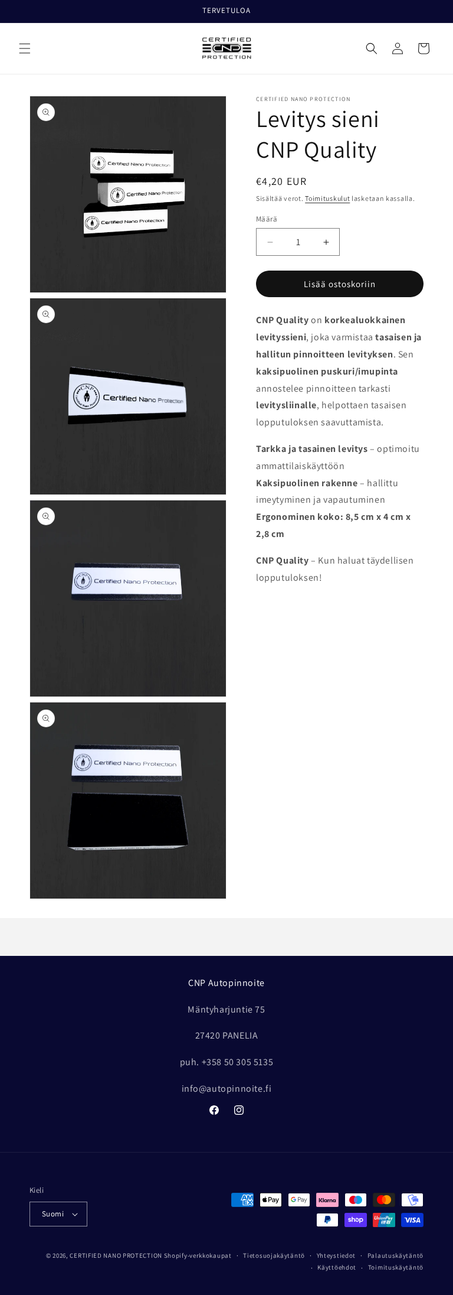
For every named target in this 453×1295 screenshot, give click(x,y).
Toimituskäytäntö (396, 1267)
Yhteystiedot (336, 1255)
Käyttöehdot (336, 1267)
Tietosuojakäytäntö (274, 1255)
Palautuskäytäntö (395, 1255)
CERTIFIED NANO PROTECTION (116, 1255)
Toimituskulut (327, 198)
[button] (25, 48)
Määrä (266, 219)
